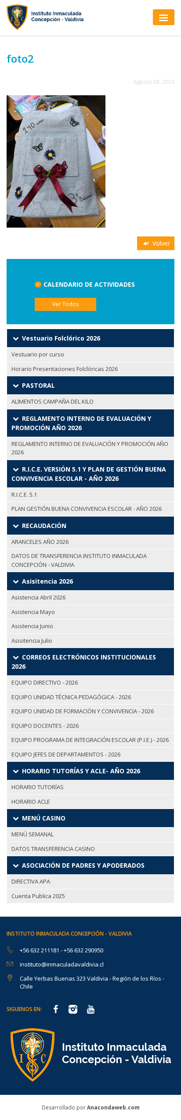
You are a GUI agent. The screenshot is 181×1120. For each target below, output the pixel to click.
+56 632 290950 (83, 950)
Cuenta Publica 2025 (38, 896)
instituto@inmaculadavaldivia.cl (62, 964)
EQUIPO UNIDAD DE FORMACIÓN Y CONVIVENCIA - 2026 (82, 711)
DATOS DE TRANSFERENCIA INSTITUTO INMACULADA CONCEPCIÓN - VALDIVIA (79, 560)
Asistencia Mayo (33, 612)
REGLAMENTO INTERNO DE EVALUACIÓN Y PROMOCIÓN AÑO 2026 (89, 448)
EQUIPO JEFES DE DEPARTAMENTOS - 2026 (65, 754)
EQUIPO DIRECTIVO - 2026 (44, 682)
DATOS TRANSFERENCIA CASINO (53, 849)
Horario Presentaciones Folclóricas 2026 (64, 369)
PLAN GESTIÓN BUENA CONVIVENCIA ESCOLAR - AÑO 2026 (86, 509)
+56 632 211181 (40, 950)
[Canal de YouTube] (90, 1010)
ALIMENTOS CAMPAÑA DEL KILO (52, 401)
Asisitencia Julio (31, 640)
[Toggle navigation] (163, 17)
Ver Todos (65, 304)
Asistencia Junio (32, 626)
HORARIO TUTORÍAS (37, 787)
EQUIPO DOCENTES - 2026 (45, 726)
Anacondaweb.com (113, 1107)
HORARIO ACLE (30, 801)
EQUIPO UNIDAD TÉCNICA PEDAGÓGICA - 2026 (71, 697)
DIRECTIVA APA (30, 881)
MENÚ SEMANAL (32, 834)
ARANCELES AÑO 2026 (40, 542)
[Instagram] (73, 1010)
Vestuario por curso (37, 354)
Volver (160, 243)
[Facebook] (55, 1010)
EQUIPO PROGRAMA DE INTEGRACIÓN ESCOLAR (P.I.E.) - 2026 (90, 740)
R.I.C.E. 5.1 (24, 494)
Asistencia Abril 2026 (38, 597)
